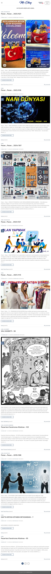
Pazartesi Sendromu (8, 425)
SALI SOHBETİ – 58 (8, 331)
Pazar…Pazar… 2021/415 (11, 275)
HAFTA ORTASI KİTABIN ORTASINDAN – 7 (17, 517)
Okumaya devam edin (7, 80)
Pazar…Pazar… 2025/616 (11, 90)
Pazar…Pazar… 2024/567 (11, 145)
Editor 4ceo (15, 17)
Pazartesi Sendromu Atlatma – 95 (14, 538)
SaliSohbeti (6, 329)
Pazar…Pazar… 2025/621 (11, 14)
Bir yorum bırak (47, 84)
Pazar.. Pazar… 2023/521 (11, 222)
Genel (2, 11)
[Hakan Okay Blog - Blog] (25, 2)
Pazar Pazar (7, 11)
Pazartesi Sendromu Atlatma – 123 (15, 427)
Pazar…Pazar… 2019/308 (11, 455)
